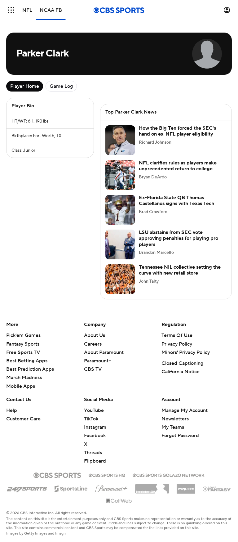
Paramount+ (97, 361)
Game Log (61, 86)
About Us (94, 335)
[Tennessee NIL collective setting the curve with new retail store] (120, 279)
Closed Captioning (182, 363)
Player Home (24, 86)
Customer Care (23, 419)
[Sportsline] (71, 488)
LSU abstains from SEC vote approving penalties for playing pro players (178, 238)
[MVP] (186, 486)
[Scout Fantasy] (217, 489)
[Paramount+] (111, 487)
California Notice (180, 372)
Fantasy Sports (22, 344)
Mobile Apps (20, 386)
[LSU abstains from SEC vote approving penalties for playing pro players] (120, 244)
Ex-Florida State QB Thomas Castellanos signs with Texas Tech (176, 201)
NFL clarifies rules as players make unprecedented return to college (178, 166)
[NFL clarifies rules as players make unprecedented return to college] (120, 175)
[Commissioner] (152, 486)
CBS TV (93, 369)
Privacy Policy (176, 344)
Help (11, 410)
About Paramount (104, 352)
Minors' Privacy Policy (185, 352)
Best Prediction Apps (30, 369)
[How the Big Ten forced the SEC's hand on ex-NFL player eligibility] (120, 140)
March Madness (24, 377)
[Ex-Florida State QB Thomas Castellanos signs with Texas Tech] (120, 210)
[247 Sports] (27, 488)
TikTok (91, 419)
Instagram (95, 427)
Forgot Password (180, 435)
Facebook (95, 435)
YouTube (94, 410)
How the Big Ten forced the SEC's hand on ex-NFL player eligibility (177, 131)
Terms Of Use (176, 335)
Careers (93, 344)
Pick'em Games (23, 335)
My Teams (172, 427)
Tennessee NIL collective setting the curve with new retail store (180, 270)
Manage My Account (184, 410)
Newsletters (175, 419)
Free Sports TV (23, 352)
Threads (93, 453)
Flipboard (95, 461)
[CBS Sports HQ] (107, 475)
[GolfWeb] (119, 501)
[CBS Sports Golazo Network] (169, 475)
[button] (11, 10)
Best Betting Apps (26, 361)
